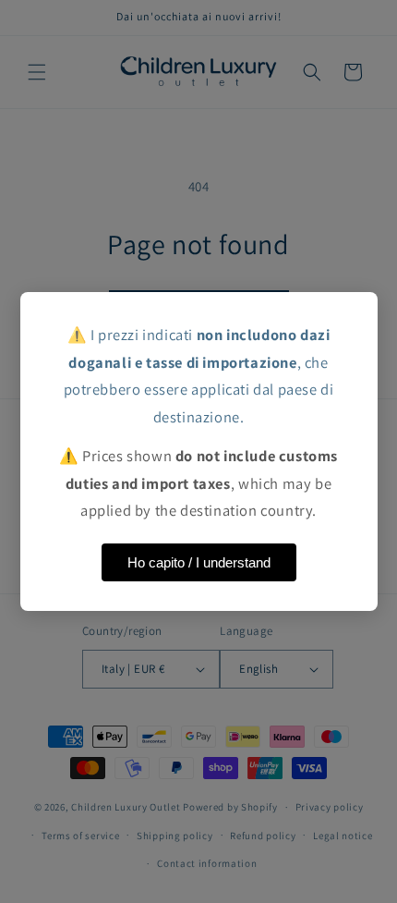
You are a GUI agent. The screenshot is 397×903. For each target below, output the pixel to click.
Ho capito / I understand (199, 562)
